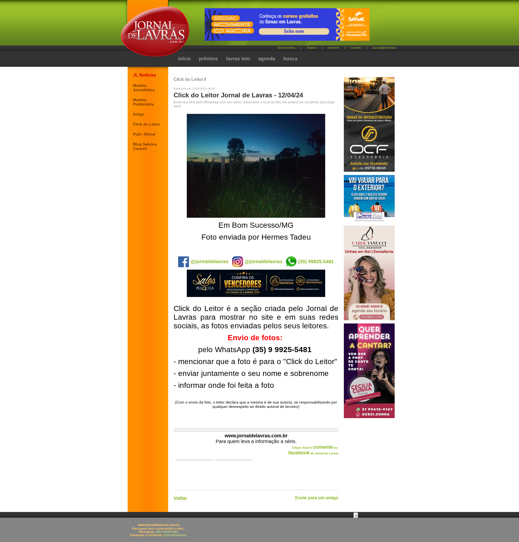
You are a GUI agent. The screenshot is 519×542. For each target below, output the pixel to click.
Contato (356, 47)
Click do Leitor (146, 124)
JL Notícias (144, 75)
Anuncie (333, 47)
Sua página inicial (383, 47)
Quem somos (286, 47)
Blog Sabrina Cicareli (145, 146)
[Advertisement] (259, 530)
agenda (266, 58)
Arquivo (312, 47)
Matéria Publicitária (143, 102)
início (184, 58)
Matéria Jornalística (144, 87)
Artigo (138, 114)
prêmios (208, 58)
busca (290, 58)
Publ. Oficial (144, 134)
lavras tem (238, 58)
